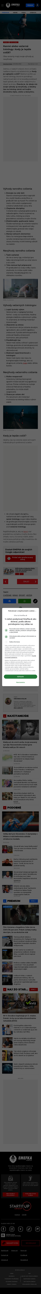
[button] (20, 641)
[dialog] (20, 647)
